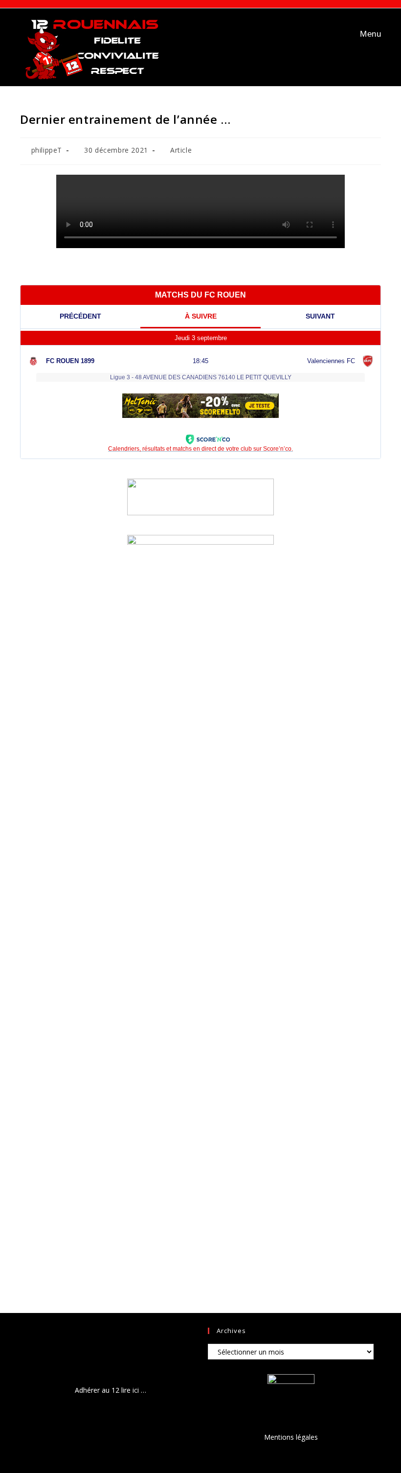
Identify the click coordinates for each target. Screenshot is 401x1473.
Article (181, 150)
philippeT (46, 150)
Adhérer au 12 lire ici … (110, 1390)
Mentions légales (291, 1437)
